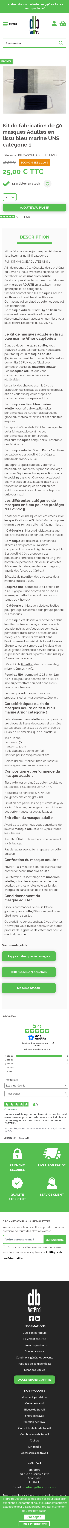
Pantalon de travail (34, 1422)
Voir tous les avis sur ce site (37, 1049)
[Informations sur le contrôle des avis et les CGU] (53, 1043)
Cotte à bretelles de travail (34, 1428)
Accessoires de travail (34, 1453)
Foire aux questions (34, 1345)
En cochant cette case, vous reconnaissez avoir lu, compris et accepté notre (32, 1253)
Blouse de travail (34, 1409)
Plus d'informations (34, 1523)
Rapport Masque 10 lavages (28, 956)
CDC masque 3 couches (29, 972)
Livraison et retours (34, 1333)
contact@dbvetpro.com (39, 1487)
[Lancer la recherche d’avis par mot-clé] (65, 1094)
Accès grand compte (34, 1379)
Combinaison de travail (34, 1434)
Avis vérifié (12, 1109)
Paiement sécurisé (34, 1339)
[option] (34, 90)
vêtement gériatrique (34, 1397)
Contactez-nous (34, 1351)
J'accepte (34, 1517)
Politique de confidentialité (34, 1364)
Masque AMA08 (28, 988)
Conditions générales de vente (34, 1357)
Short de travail (34, 1416)
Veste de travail (34, 1403)
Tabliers (34, 1440)
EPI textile (34, 1447)
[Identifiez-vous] (54, 23)
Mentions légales (34, 1370)
